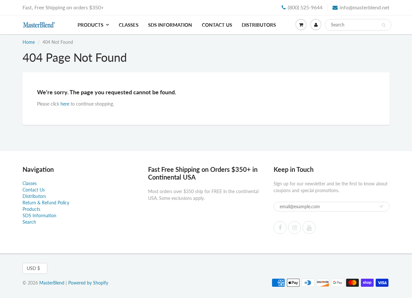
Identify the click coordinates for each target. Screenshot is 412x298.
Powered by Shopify (88, 282)
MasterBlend (51, 282)
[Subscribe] (381, 206)
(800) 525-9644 (305, 7)
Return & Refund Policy (46, 202)
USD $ (33, 268)
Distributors (259, 25)
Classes (128, 25)
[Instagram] (294, 227)
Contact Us (217, 25)
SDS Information (170, 25)
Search (29, 222)
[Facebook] (280, 227)
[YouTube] (309, 227)
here (65, 104)
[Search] (383, 25)
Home (29, 42)
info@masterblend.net (364, 7)
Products (90, 25)
